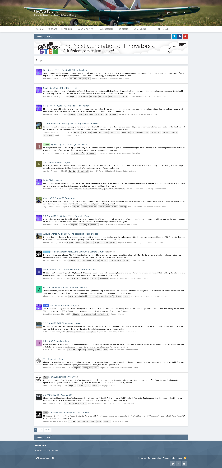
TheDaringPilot (49, 132)
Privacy (166, 458)
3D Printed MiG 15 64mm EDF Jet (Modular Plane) (66, 216)
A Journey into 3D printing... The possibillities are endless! (71, 233)
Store (54, 29)
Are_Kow (46, 171)
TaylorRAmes (48, 206)
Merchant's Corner (130, 350)
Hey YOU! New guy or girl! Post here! (127, 153)
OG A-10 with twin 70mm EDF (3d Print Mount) (65, 287)
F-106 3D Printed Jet (52, 180)
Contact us (141, 458)
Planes (121, 314)
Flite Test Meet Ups (77, 135)
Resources (107, 29)
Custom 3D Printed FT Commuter (59, 198)
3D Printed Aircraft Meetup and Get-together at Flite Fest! (71, 123)
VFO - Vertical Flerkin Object (56, 162)
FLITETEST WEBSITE (42, 450)
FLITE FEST (56, 450)
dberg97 (46, 296)
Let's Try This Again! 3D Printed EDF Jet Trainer (66, 105)
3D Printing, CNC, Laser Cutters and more (120, 171)
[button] (74, 29)
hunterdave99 (48, 367)
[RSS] (185, 458)
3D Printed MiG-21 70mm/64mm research (63, 323)
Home (41, 29)
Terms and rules (154, 458)
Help (173, 458)
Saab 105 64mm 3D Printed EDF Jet (60, 88)
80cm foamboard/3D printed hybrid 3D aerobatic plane (69, 269)
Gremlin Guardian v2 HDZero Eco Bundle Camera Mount (74, 251)
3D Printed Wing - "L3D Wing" (57, 394)
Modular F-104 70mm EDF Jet (60, 305)
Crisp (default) (43, 458)
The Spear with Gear (53, 359)
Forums (68, 29)
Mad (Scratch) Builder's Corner (118, 78)
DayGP (46, 350)
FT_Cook (46, 260)
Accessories (112, 385)
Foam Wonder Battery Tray (59, 376)
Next (47, 430)
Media (125, 29)
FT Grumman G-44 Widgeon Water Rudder (66, 412)
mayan (46, 242)
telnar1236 (47, 78)
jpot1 (45, 403)
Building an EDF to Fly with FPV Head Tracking (65, 70)
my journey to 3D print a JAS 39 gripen (65, 144)
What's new (87, 29)
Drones (142, 260)
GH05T (45, 332)
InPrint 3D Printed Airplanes (56, 341)
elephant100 (48, 278)
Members (141, 29)
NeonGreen (48, 153)
